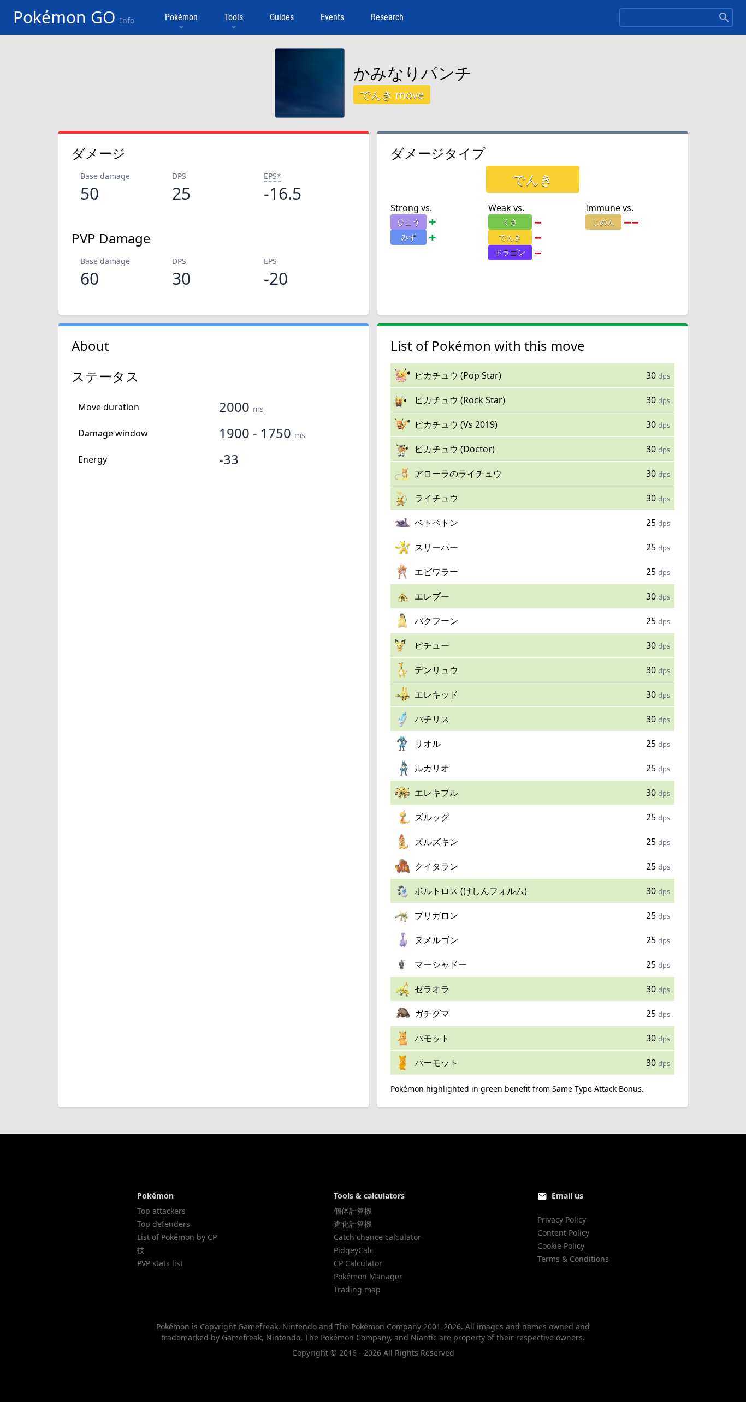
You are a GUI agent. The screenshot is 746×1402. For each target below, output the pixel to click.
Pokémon (181, 17)
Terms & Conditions (573, 1259)
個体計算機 (353, 1211)
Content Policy (563, 1232)
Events (332, 17)
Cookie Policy (560, 1246)
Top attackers (161, 1211)
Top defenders (163, 1224)
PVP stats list (160, 1263)
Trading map (357, 1289)
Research (387, 17)
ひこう (408, 222)
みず (408, 237)
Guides (282, 17)
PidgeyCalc (354, 1250)
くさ (510, 222)
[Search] (724, 17)
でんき (510, 237)
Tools (233, 17)
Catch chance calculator (377, 1237)
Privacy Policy (561, 1219)
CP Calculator (358, 1263)
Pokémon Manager (368, 1276)
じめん (603, 222)
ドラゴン (510, 252)
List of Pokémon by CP (177, 1237)
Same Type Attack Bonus (597, 1088)
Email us (567, 1195)
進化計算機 (353, 1224)
